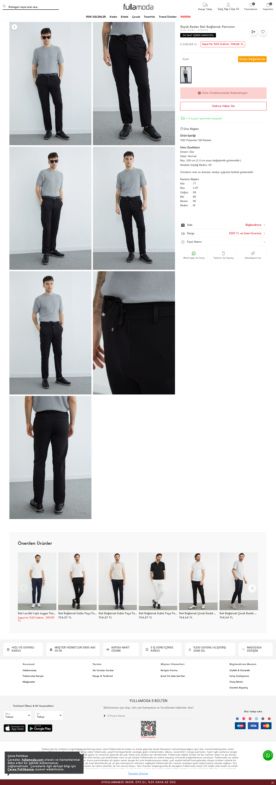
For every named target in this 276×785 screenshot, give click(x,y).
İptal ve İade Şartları (173, 676)
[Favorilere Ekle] (262, 32)
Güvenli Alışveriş (238, 687)
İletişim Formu (169, 670)
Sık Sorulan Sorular (103, 670)
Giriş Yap (223, 9)
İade (216, 225)
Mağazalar (29, 682)
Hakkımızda (29, 670)
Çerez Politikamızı (21, 769)
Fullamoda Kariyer (33, 676)
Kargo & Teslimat (103, 676)
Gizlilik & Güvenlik (239, 670)
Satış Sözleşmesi (239, 676)
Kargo (224, 233)
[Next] (252, 588)
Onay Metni (236, 682)
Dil (38, 713)
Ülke (7, 713)
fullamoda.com (32, 759)
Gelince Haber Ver (223, 106)
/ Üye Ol (234, 9)
